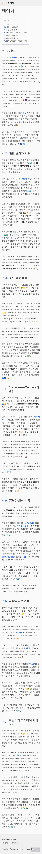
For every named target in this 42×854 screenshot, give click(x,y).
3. (6, 278)
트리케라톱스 (24, 526)
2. (6, 153)
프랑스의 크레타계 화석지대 (15, 41)
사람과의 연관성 (11, 38)
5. (6, 500)
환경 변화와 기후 (11, 27)
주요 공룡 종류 (10, 30)
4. (6, 389)
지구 (14, 57)
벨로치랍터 (29, 523)
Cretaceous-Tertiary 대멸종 (15, 32)
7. (6, 722)
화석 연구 (30, 648)
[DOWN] (37, 850)
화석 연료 (19, 632)
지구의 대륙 (24, 179)
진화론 (32, 664)
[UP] (33, 850)
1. (6, 50)
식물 (24, 557)
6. (6, 601)
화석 (24, 113)
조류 (13, 557)
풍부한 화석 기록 (11, 35)
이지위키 (10, 3)
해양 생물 (6, 557)
